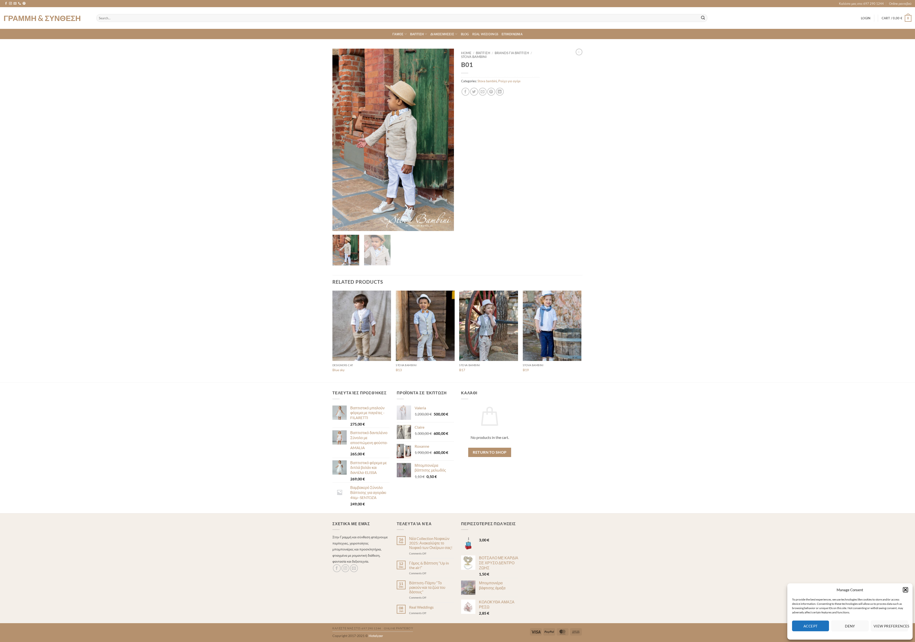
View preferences (891, 626)
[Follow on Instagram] (10, 3)
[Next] (445, 140)
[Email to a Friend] (483, 92)
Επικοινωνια (512, 34)
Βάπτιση (483, 53)
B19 (526, 370)
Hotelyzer (376, 636)
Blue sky (338, 370)
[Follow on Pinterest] (24, 3)
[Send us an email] (15, 3)
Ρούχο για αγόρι (509, 81)
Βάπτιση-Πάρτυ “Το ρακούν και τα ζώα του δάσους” (427, 587)
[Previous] (340, 140)
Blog (465, 34)
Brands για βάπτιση (512, 53)
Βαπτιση (417, 34)
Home (466, 53)
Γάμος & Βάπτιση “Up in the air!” (429, 565)
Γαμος (397, 34)
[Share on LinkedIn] (500, 92)
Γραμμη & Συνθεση (42, 18)
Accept (810, 626)
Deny (850, 626)
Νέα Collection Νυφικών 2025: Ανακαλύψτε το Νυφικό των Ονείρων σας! (430, 543)
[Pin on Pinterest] (491, 92)
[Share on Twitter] (474, 92)
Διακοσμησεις (442, 34)
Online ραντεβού (900, 3)
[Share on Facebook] (465, 92)
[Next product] (579, 52)
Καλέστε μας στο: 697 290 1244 (861, 3)
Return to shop (490, 452)
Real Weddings (485, 34)
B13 (399, 370)
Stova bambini (474, 57)
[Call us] (19, 3)
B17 (462, 370)
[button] (905, 589)
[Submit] (703, 18)
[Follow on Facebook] (6, 3)
